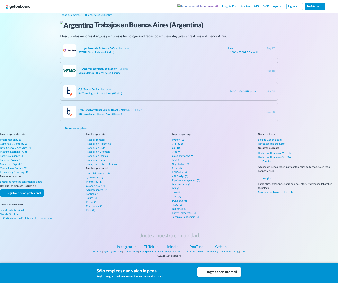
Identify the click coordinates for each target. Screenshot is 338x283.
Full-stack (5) (179, 208)
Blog (236, 251)
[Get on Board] (18, 7)
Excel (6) (177, 168)
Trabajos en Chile (95, 147)
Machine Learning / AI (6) (14, 151)
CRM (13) (177, 143)
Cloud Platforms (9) (183, 155)
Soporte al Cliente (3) (12, 155)
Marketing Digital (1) (11, 164)
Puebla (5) (91, 202)
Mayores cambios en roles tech (275, 192)
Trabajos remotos (96, 139)
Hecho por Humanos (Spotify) (274, 157)
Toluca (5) (91, 197)
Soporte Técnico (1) (11, 159)
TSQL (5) (177, 204)
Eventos (266, 161)
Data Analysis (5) (181, 184)
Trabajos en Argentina (98, 143)
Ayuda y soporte (112, 251)
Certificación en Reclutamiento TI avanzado (27, 218)
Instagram (124, 246)
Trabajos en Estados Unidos (101, 164)
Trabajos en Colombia (98, 151)
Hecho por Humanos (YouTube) (275, 153)
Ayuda (277, 6)
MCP (266, 6)
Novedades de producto (271, 143)
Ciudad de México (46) (98, 173)
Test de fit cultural (10, 214)
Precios (245, 6)
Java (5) (176, 196)
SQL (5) (176, 188)
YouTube (196, 246)
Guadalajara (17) (95, 185)
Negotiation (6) (180, 164)
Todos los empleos (75, 128)
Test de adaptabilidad (12, 210)
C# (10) (176, 147)
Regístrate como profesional (23, 193)
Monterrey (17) (94, 181)
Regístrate (313, 6)
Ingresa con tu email (221, 272)
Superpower (146, 251)
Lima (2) (90, 210)
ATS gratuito (131, 251)
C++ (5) (176, 192)
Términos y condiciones (219, 251)
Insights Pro (229, 6)
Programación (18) (10, 139)
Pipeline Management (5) (186, 180)
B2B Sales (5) (179, 172)
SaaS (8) (176, 159)
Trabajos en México (97, 155)
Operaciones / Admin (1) (13, 168)
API (243, 251)
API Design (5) (180, 176)
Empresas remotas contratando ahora (21, 181)
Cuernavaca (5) (94, 206)
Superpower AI (208, 6)
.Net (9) (176, 151)
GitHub (221, 246)
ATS (256, 6)
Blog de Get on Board (270, 139)
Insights (266, 178)
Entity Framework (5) (184, 212)
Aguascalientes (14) (97, 189)
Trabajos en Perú (95, 159)
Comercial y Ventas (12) (13, 143)
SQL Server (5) (180, 200)
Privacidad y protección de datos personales (179, 251)
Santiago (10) (93, 193)
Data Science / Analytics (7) (15, 147)
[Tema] (329, 6)
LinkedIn (172, 246)
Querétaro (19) (94, 177)
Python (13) (178, 139)
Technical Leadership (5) (185, 216)
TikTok (149, 246)
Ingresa (292, 6)
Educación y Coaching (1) (14, 172)
